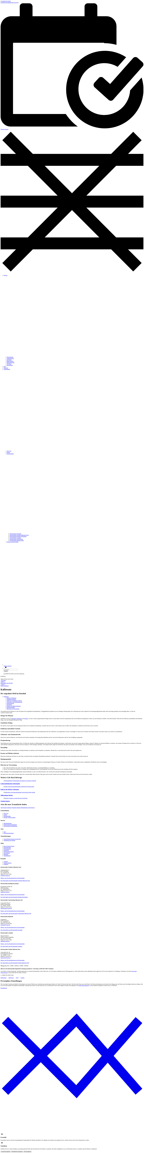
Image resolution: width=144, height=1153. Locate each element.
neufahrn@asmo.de (5, 875)
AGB (17, 977)
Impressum (11, 977)
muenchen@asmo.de (5, 957)
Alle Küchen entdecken (6, 807)
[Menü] (72, 272)
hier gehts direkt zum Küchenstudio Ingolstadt (11, 930)
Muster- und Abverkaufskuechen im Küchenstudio (13, 878)
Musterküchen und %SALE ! (28, 807)
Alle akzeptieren (27, 1151)
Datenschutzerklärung (84, 985)
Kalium (26, 718)
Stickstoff (13, 718)
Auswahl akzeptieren (5, 1151)
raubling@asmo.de (5, 892)
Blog (3, 680)
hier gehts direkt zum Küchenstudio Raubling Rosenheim (14, 897)
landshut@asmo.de (5, 941)
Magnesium (19, 718)
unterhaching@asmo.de (6, 908)
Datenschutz (3, 977)
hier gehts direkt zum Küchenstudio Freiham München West (15, 962)
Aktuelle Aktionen (16, 807)
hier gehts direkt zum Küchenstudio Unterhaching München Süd (16, 913)
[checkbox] (72, 1134)
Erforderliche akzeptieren (17, 1151)
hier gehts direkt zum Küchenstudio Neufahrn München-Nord (15, 880)
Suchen (6, 671)
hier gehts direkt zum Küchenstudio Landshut (11, 946)
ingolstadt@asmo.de (5, 925)
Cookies (22, 977)
